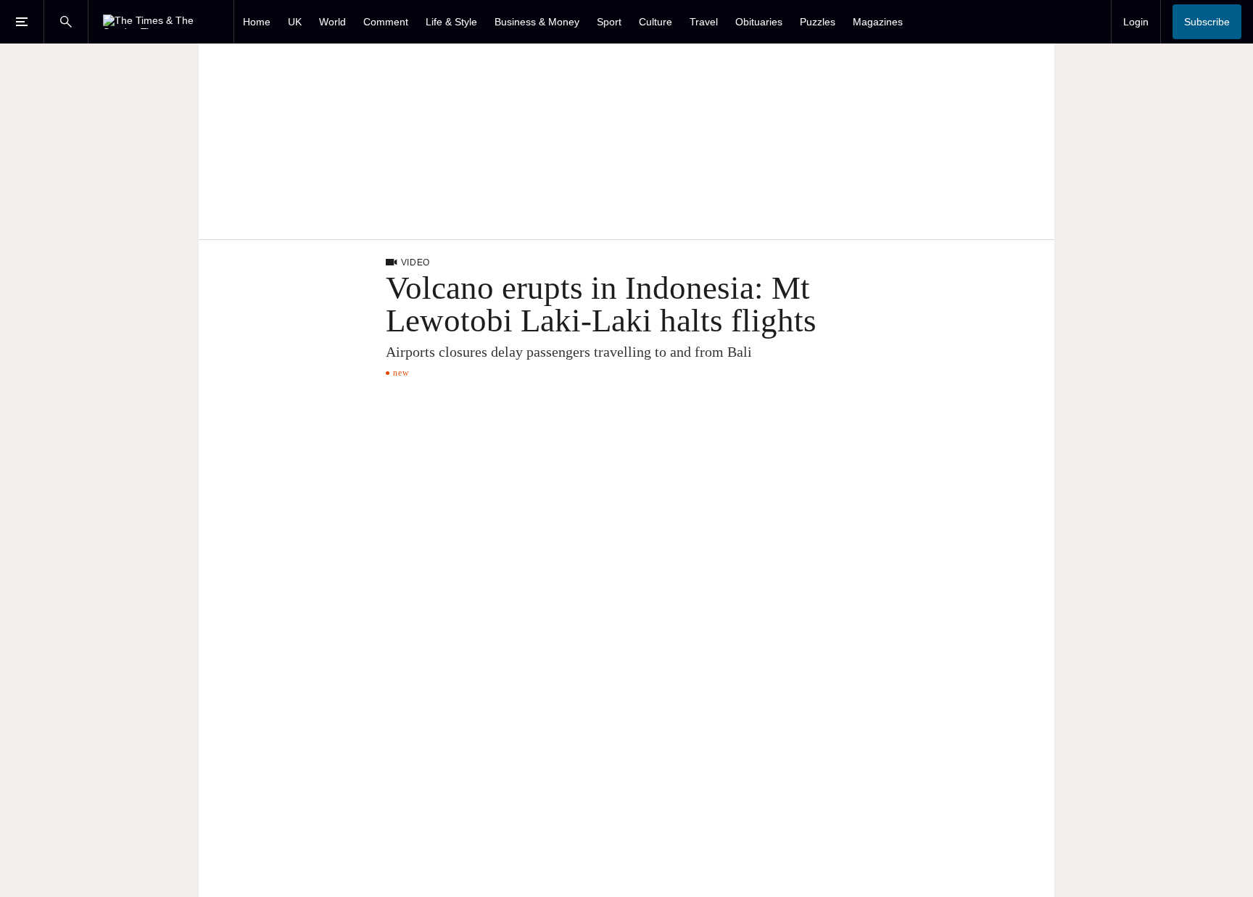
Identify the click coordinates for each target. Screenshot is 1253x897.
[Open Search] (66, 22)
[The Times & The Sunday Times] (160, 22)
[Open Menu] (22, 22)
